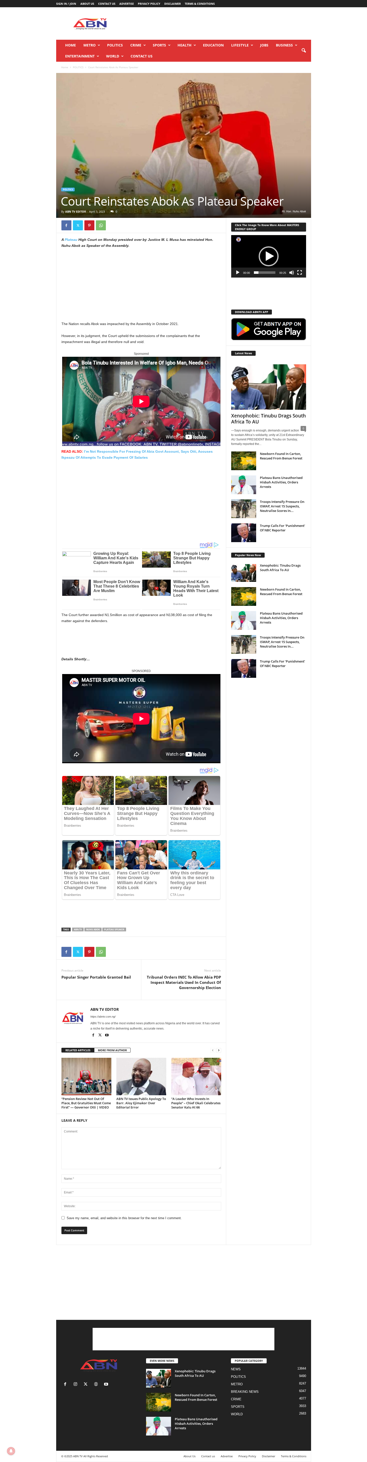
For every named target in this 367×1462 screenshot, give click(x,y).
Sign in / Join (66, 3)
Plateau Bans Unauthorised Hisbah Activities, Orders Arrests (281, 482)
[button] (303, 50)
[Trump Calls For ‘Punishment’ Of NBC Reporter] (243, 532)
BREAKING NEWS (245, 1392)
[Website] (97, 1385)
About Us (87, 3)
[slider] (264, 272)
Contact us (106, 3)
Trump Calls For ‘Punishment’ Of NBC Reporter (282, 527)
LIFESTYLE (240, 45)
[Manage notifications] (11, 1451)
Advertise (126, 3)
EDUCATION (213, 45)
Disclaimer (172, 3)
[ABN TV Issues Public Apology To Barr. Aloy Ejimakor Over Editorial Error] (141, 1076)
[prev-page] (212, 1050)
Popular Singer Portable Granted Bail (96, 977)
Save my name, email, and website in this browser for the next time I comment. (124, 1218)
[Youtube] (107, 1035)
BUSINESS (284, 45)
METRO (89, 45)
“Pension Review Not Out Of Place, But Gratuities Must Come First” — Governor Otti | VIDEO (86, 1102)
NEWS (236, 1369)
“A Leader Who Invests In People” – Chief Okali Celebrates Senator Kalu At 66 (195, 1102)
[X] (78, 225)
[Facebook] (66, 225)
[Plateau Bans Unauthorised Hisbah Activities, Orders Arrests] (243, 484)
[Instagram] (76, 1385)
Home (70, 45)
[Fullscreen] (299, 272)
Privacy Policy (149, 3)
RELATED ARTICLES (77, 1050)
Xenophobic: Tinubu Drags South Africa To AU (268, 418)
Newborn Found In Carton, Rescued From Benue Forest (281, 455)
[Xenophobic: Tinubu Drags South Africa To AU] (268, 385)
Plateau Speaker (114, 929)
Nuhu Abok (93, 929)
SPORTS (159, 45)
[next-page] (218, 1050)
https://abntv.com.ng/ (103, 1016)
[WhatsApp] (101, 225)
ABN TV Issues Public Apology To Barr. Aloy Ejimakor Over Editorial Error (141, 1102)
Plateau (71, 240)
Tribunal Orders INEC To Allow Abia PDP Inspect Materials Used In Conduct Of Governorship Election (184, 982)
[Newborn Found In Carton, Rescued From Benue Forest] (243, 460)
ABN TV (78, 929)
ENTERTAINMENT (80, 56)
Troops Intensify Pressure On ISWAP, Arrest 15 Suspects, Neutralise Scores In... (282, 506)
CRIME (135, 45)
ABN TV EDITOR (75, 211)
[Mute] (291, 272)
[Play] (237, 272)
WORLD (112, 56)
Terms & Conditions (200, 3)
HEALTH (184, 45)
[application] (268, 256)
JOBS (264, 45)
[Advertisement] (220, 23)
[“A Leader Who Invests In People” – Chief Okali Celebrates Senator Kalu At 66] (196, 1076)
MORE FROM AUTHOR (112, 1050)
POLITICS (115, 45)
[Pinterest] (89, 225)
